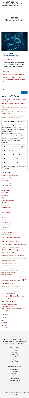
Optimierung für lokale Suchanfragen (8, 272)
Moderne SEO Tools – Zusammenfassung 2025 (11, 55)
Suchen (3, 90)
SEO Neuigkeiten (20, 76)
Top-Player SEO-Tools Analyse (7, 306)
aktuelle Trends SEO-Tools (13, 241)
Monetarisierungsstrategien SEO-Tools (9, 263)
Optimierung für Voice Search (7, 274)
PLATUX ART (15, 394)
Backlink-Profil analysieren (21, 244)
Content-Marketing (9, 250)
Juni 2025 (4, 318)
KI (15, 255)
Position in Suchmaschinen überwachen (9, 276)
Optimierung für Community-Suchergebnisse (10, 270)
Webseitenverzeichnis (7, 234)
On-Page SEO (12, 76)
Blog (14, 360)
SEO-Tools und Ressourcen (10, 79)
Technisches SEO (6, 222)
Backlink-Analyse (8, 244)
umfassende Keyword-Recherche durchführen (10, 308)
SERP (20, 291)
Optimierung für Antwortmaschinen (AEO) (9, 268)
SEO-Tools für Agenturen (6, 286)
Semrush (17, 280)
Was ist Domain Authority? (8, 232)
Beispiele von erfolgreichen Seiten (10, 175)
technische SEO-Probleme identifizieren (9, 304)
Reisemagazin (14, 361)
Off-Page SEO (5, 202)
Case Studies (18, 74)
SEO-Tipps (14, 78)
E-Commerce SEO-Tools (6, 252)
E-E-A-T (13, 252)
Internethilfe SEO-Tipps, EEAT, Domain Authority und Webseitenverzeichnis (12, 4)
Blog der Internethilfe (8, 74)
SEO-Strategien (7, 78)
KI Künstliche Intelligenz (7, 200)
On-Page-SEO (19, 265)
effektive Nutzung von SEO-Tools (7, 255)
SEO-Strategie (7, 284)
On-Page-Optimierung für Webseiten (8, 265)
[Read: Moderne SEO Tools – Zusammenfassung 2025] (14, 41)
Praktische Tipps (5, 207)
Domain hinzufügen (6, 185)
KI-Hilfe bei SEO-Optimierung (20, 258)
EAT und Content (6, 190)
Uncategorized (5, 230)
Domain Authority (6, 183)
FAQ (2, 197)
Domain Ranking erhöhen (8, 188)
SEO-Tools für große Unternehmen (8, 288)
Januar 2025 (4, 328)
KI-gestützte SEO (20, 255)
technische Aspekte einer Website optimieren (10, 298)
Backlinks (3, 247)
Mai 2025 (3, 320)
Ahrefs (4, 241)
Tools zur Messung (6, 225)
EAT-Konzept (4, 195)
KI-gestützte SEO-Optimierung (7, 258)
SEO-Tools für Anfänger (16, 286)
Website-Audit (23, 308)
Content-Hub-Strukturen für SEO (12, 247)
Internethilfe (14, 351)
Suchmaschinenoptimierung (13, 296)
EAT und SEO (4, 193)
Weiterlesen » (6, 71)
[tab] (14, 132)
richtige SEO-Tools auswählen (7, 280)
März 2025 (4, 325)
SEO (24, 280)
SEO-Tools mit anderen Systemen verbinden (10, 291)
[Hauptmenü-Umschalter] (25, 3)
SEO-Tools (20, 78)
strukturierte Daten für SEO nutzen (8, 293)
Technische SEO (7, 301)
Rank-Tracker (20, 276)
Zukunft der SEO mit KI (5, 310)
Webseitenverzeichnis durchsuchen (10, 237)
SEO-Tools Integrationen (20, 288)
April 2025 (4, 323)
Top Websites (5, 227)
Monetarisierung (8, 261)
